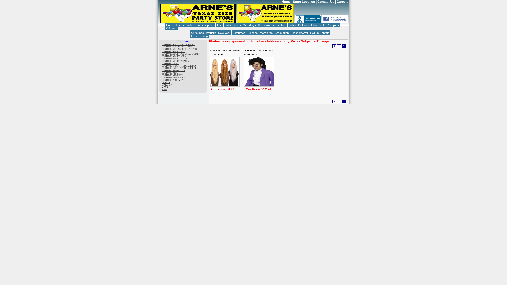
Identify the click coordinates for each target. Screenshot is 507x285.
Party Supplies (205, 25)
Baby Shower (233, 25)
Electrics (281, 25)
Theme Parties (185, 25)
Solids (292, 25)
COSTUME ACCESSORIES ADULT (178, 44)
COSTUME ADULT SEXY (174, 56)
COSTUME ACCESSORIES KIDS (177, 47)
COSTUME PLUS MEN (173, 80)
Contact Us (325, 1)
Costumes (239, 32)
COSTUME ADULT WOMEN (175, 61)
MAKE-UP (167, 85)
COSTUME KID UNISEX (173, 70)
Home (286, 1)
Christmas (197, 32)
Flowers (316, 25)
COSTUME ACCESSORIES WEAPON (179, 49)
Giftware (171, 28)
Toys (219, 25)
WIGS (164, 89)
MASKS (165, 87)
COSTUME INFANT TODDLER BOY (179, 66)
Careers (343, 1)
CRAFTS (166, 82)
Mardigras (266, 32)
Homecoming (199, 36)
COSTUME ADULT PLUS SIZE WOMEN (181, 54)
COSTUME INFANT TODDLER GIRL (179, 68)
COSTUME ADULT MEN (173, 51)
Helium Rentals (319, 32)
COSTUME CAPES (170, 63)
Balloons (303, 25)
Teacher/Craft (299, 32)
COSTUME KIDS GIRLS (173, 77)
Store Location (304, 1)
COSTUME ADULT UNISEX (175, 58)
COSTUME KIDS (170, 73)
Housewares (266, 25)
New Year (224, 32)
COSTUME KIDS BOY (172, 75)
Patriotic (211, 32)
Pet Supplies (331, 25)
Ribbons (252, 32)
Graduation (282, 32)
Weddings (249, 25)
